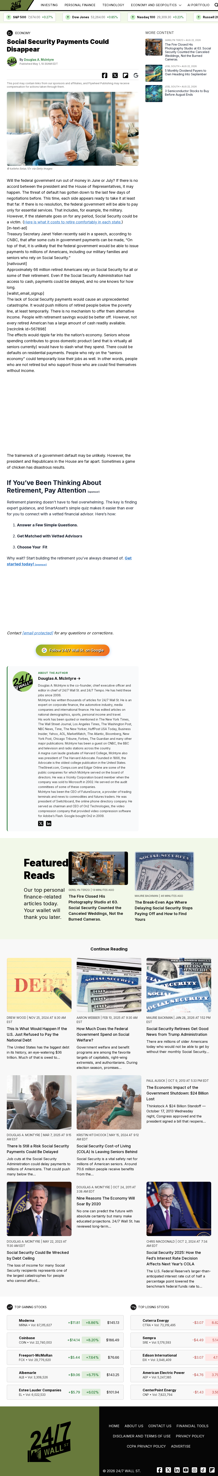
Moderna (26, 1320)
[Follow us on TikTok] (203, 1470)
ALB (21, 1377)
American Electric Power (164, 1373)
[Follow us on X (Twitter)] (168, 1470)
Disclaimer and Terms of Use (142, 1436)
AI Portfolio (198, 5)
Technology (113, 5)
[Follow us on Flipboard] (125, 75)
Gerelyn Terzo (79, 889)
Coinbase (27, 1338)
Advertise (181, 1446)
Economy (22, 33)
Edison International (160, 1355)
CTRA (147, 1325)
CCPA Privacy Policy (146, 1446)
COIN (22, 1342)
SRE (145, 1342)
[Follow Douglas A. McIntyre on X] (40, 823)
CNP (146, 1394)
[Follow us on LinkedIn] (177, 1470)
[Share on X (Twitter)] (115, 75)
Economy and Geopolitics (154, 5)
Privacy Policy (190, 1436)
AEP (145, 1377)
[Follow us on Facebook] (159, 1470)
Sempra (149, 1338)
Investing (49, 5)
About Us (134, 1426)
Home (114, 1426)
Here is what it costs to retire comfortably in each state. (73, 222)
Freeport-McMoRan (35, 1355)
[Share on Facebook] (104, 75)
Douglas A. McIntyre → (59, 678)
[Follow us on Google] (136, 75)
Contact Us (159, 1426)
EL (20, 1394)
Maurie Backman (146, 895)
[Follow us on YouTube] (185, 1470)
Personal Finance (80, 5)
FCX (22, 1360)
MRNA (23, 1325)
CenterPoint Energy (159, 1390)
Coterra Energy (156, 1320)
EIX (145, 1360)
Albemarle (27, 1373)
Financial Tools (192, 1426)
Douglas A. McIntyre (39, 59)
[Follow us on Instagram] (194, 1470)
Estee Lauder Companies (40, 1390)
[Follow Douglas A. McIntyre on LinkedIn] (48, 823)
